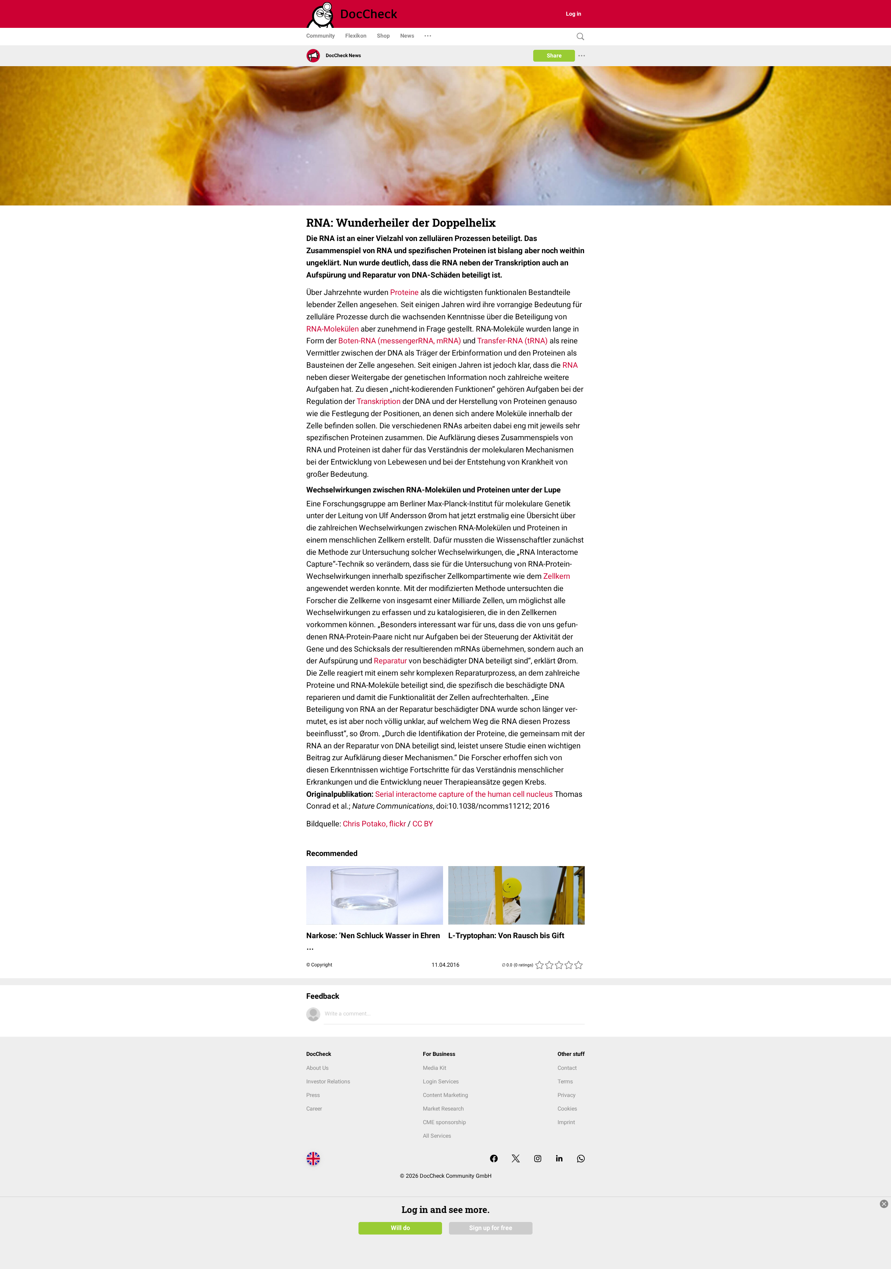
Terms (565, 1081)
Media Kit (434, 1068)
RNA (570, 365)
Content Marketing (445, 1095)
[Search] (579, 37)
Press (313, 1095)
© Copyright (319, 964)
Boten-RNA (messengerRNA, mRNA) (399, 340)
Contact (567, 1068)
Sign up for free (490, 1227)
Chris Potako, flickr (374, 823)
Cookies (567, 1108)
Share (554, 55)
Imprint (566, 1122)
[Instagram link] (538, 1159)
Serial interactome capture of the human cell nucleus (464, 794)
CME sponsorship (444, 1122)
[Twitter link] (516, 1159)
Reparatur (390, 660)
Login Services (441, 1081)
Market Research (443, 1108)
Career (314, 1108)
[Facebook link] (494, 1159)
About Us (317, 1068)
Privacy (567, 1095)
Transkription (379, 401)
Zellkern (556, 576)
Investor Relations (328, 1081)
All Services (437, 1135)
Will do (400, 1227)
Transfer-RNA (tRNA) (512, 340)
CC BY (422, 823)
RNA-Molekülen (332, 329)
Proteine (404, 292)
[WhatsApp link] (581, 1159)
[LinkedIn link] (559, 1159)
